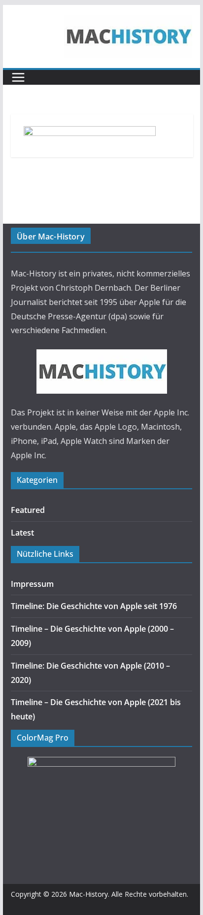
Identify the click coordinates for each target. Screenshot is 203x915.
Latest (22, 532)
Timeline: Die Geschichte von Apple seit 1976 (94, 606)
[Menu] (18, 77)
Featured (28, 510)
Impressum (32, 583)
